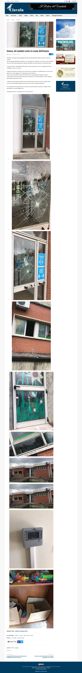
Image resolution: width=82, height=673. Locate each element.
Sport (37, 15)
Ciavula (47, 15)
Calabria (16, 635)
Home (7, 15)
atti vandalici (14, 637)
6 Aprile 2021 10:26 (16, 54)
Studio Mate (44, 671)
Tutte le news (13, 15)
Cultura (42, 15)
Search (73, 1)
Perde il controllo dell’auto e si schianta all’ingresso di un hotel (44, 657)
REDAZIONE (17, 1)
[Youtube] (69, 1)
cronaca (21, 635)
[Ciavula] (15, 8)
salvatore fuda (21, 637)
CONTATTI (12, 1)
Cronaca (20, 15)
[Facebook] (50, 54)
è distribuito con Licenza (41, 666)
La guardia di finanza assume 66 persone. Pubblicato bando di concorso (17, 657)
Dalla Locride (27, 635)
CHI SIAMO (8, 1)
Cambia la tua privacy (41, 669)
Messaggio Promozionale (57, 15)
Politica (31, 15)
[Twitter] (67, 1)
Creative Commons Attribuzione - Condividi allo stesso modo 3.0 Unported (47, 666)
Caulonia (26, 15)
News (31, 635)
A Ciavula (9, 54)
